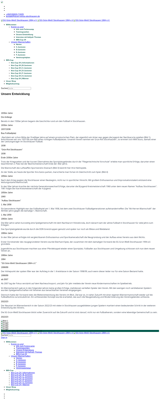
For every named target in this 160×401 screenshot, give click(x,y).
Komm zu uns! (17, 27)
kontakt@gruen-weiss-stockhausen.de (23, 16)
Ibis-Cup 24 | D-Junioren (21, 71)
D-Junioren (21, 50)
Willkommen (11, 25)
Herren (19, 44)
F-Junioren (20, 55)
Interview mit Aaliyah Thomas (28, 37)
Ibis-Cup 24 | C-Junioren (21, 68)
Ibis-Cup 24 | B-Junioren (21, 65)
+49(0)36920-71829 (15, 14)
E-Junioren (20, 52)
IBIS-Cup (10, 60)
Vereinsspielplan (23, 57)
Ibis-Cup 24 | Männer (20, 78)
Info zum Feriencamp (25, 29)
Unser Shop (11, 81)
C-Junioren (21, 47)
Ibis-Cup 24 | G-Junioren (21, 76)
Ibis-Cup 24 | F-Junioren (21, 73)
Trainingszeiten (22, 32)
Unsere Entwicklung (24, 34)
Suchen (4, 88)
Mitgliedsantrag (12, 84)
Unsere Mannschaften (20, 42)
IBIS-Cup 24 (21, 40)
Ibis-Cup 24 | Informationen (22, 63)
